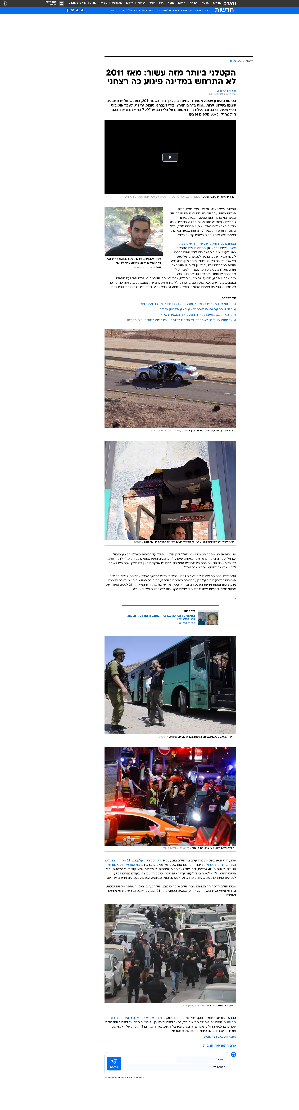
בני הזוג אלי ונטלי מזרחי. (124, 865)
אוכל (152, 3)
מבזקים (207, 11)
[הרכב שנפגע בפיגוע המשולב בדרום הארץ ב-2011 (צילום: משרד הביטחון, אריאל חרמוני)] (170, 381)
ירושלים (226, 1037)
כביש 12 (216, 1037)
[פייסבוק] (68, 10)
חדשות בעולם (149, 11)
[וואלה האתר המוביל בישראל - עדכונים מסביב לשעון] (230, 3)
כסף (161, 3)
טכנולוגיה (116, 3)
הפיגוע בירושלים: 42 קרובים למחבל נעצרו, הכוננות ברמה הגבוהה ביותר (186, 304)
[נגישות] (5, 3)
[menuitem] (215, 3)
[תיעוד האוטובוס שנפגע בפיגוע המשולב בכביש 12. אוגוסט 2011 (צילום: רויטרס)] (170, 688)
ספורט (205, 3)
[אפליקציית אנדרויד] (82, 10)
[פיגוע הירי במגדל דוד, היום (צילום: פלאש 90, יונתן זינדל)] (170, 956)
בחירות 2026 (133, 11)
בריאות (141, 3)
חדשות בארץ (180, 11)
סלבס (171, 3)
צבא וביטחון (195, 11)
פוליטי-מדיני (164, 11)
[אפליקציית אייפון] (77, 10)
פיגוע (233, 1037)
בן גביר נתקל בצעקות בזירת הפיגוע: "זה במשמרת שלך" (196, 314)
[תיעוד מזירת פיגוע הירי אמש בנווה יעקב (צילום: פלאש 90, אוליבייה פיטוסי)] (170, 799)
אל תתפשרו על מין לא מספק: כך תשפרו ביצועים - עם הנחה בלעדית (188, 320)
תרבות (181, 3)
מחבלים (207, 1037)
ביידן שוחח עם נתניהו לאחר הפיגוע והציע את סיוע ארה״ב (196, 309)
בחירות (193, 3)
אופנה (104, 3)
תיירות (129, 3)
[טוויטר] (72, 10)
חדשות (217, 3)
